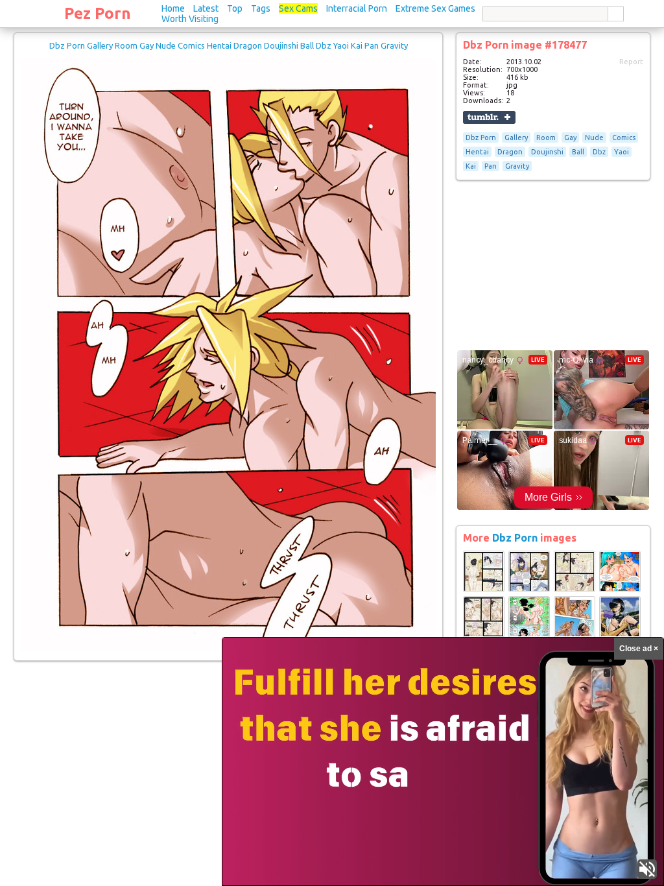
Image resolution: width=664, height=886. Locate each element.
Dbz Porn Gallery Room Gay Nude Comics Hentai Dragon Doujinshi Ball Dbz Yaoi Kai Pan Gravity (228, 45)
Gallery (516, 137)
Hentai (477, 152)
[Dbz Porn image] (483, 589)
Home (173, 8)
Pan (490, 166)
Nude (594, 137)
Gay (570, 137)
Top (235, 8)
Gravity (517, 166)
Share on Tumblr (489, 117)
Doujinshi (547, 152)
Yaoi (621, 152)
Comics (623, 137)
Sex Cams (298, 8)
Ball (578, 152)
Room (546, 137)
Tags (260, 8)
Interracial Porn (356, 8)
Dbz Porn (481, 137)
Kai (471, 166)
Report (631, 62)
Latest (206, 8)
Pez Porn (97, 13)
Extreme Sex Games (435, 8)
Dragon (510, 152)
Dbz (599, 152)
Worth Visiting (190, 19)
